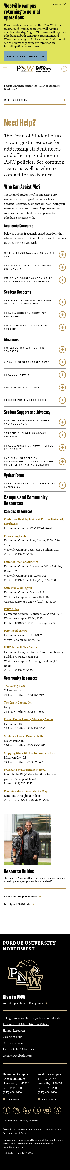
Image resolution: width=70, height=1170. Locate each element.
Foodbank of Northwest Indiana (25, 770)
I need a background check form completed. (30, 485)
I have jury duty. (17, 374)
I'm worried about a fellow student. (25, 327)
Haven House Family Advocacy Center (28, 719)
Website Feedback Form (17, 1056)
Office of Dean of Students (21, 562)
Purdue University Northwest (29, 946)
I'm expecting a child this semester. (24, 349)
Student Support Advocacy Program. (25, 435)
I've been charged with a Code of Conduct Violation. (28, 302)
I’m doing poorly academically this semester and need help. (28, 280)
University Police (13, 1043)
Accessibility (9, 1129)
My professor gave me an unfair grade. (29, 254)
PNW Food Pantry (15, 631)
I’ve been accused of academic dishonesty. (28, 267)
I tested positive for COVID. (26, 400)
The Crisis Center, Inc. (18, 703)
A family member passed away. (27, 362)
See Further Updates (23, 56)
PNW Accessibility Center (20, 647)
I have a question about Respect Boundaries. (29, 447)
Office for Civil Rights (18, 588)
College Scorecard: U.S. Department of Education (33, 1018)
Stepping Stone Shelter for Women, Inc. (29, 753)
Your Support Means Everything (23, 1003)
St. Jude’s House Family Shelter (24, 736)
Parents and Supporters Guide (20, 896)
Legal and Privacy (52, 1129)
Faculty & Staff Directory (18, 1049)
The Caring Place (14, 686)
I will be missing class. (22, 387)
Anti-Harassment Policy (14, 1133)
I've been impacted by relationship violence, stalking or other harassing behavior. (29, 461)
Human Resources (14, 1031)
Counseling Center (16, 536)
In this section (16, 100)
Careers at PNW (13, 1037)
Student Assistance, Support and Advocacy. (27, 422)
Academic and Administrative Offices (26, 1024)
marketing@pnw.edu (13, 1147)
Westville (49, 1099)
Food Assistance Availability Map (26, 791)
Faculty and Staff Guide (17, 904)
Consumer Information (29, 1129)
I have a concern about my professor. (25, 315)
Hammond (14, 1099)
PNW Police (11, 609)
